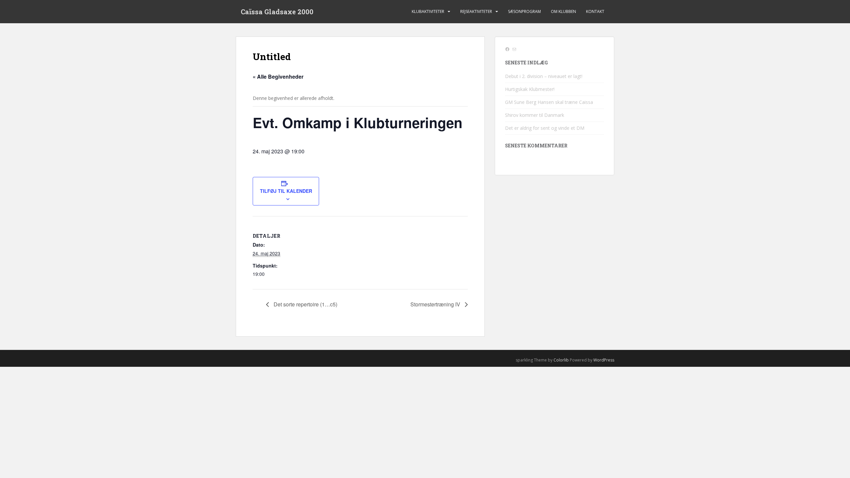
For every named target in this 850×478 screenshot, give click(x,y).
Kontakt (595, 11)
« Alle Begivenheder (278, 76)
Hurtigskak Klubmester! (529, 89)
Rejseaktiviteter (476, 11)
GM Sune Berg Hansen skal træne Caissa (549, 102)
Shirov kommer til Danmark (534, 115)
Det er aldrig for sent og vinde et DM (544, 128)
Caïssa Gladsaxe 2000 (277, 11)
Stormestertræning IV (436, 304)
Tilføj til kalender (286, 191)
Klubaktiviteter (428, 11)
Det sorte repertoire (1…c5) (304, 304)
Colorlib (561, 360)
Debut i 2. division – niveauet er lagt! (543, 76)
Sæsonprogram (524, 11)
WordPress (603, 360)
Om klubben (563, 11)
